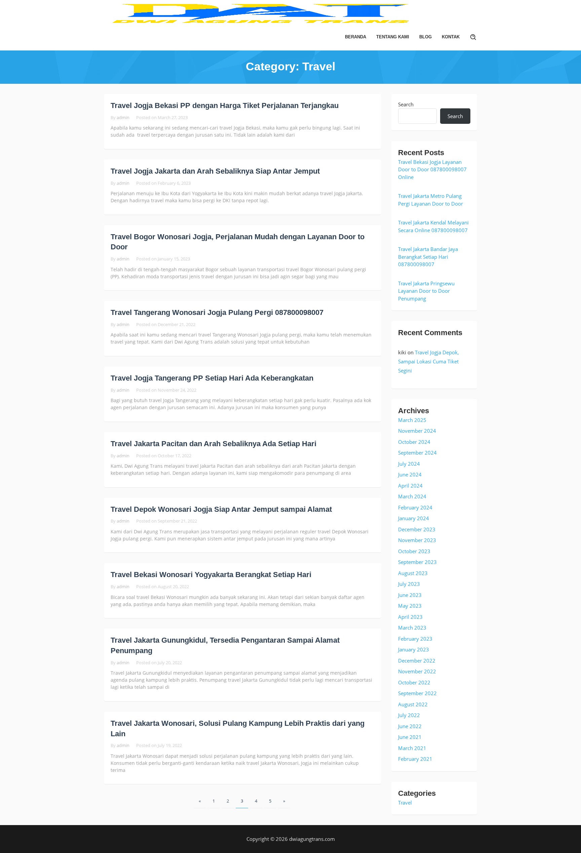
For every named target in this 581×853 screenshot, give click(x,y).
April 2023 (410, 616)
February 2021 (415, 758)
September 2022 (417, 693)
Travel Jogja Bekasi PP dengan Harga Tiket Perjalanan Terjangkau (225, 105)
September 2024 (417, 452)
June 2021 (410, 737)
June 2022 (410, 726)
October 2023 (414, 551)
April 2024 (410, 485)
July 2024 (409, 463)
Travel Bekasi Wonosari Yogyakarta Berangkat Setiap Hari (211, 574)
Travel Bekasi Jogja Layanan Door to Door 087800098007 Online (432, 169)
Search (406, 104)
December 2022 (416, 660)
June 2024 (410, 474)
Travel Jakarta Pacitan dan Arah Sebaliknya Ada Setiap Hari (213, 443)
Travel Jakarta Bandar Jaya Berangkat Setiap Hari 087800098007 (428, 257)
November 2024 (417, 430)
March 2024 (412, 496)
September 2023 (417, 562)
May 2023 (410, 605)
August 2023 (413, 573)
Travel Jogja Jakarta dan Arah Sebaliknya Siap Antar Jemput (215, 171)
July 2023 (409, 583)
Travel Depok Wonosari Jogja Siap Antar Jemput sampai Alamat (221, 509)
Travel (405, 802)
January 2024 (413, 518)
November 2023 (417, 540)
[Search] (473, 37)
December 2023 (416, 529)
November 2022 (417, 671)
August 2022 (413, 704)
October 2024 (414, 441)
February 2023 (415, 638)
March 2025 (412, 420)
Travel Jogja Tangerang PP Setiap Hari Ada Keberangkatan (212, 378)
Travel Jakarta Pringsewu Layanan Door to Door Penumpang (426, 291)
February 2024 (415, 507)
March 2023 (412, 627)
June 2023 (410, 595)
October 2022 (414, 682)
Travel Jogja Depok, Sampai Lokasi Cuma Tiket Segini (428, 361)
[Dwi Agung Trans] (290, 12)
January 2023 (413, 649)
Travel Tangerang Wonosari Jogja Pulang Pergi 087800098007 (217, 312)
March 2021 (412, 748)
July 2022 (409, 715)
